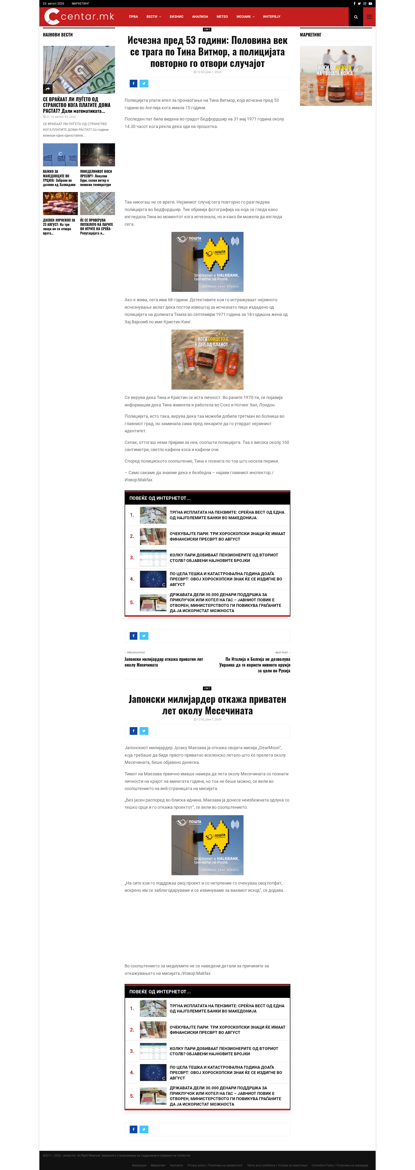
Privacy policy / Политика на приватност (215, 1165)
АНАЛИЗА (200, 16)
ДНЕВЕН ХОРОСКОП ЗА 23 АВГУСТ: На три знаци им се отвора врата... (59, 226)
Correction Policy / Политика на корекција (340, 1165)
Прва (133, 16)
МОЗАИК (244, 16)
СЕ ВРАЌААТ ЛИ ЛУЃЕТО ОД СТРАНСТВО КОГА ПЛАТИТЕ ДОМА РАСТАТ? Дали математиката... (76, 105)
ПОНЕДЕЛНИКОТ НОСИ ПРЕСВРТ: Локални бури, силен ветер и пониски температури (96, 178)
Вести (151, 16)
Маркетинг (158, 1165)
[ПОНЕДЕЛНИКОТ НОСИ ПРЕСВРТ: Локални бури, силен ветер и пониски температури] (97, 155)
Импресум (139, 1165)
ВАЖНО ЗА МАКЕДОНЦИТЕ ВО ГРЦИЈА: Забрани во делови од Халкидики (59, 178)
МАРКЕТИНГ (80, 3)
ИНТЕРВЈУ (272, 16)
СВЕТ (207, 29)
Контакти (176, 1165)
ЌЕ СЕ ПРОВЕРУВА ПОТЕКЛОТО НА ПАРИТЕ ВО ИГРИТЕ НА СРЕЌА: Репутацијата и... (96, 226)
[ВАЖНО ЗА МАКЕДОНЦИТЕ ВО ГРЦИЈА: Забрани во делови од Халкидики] (60, 155)
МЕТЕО (222, 16)
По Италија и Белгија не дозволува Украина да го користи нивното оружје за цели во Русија (254, 665)
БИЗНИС (176, 16)
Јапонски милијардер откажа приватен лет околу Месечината (164, 662)
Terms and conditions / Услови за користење (277, 1165)
